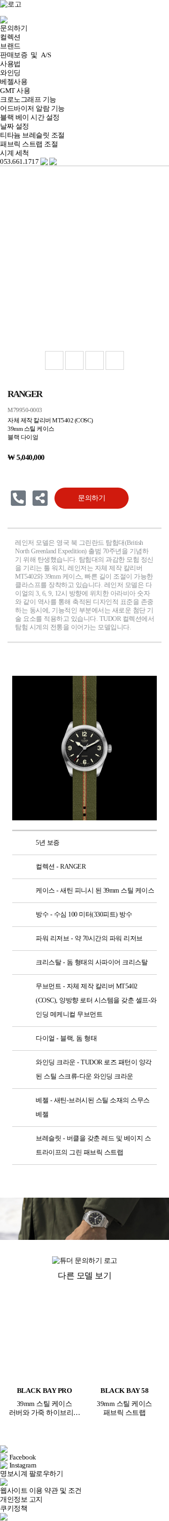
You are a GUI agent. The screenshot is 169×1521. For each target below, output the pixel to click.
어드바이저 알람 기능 (32, 108)
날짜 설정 (14, 126)
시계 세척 (14, 153)
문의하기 (13, 28)
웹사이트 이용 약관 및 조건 (41, 1490)
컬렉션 (10, 37)
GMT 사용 (15, 90)
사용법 (10, 64)
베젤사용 (13, 81)
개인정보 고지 (21, 1499)
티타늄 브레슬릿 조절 (32, 135)
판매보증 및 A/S (25, 55)
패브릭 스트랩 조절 (29, 144)
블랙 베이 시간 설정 (30, 117)
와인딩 (10, 72)
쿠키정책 (13, 1508)
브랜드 (10, 46)
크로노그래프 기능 (28, 99)
